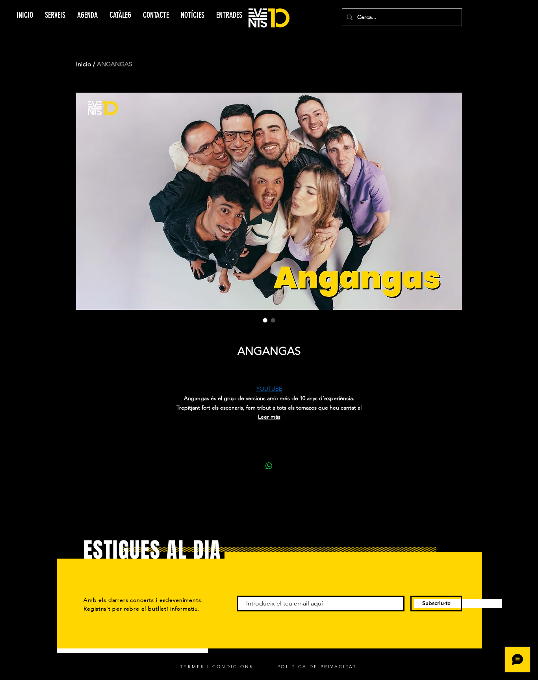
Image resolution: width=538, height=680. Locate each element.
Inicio (83, 64)
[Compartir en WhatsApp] (269, 466)
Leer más (269, 416)
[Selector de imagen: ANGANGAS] (265, 320)
